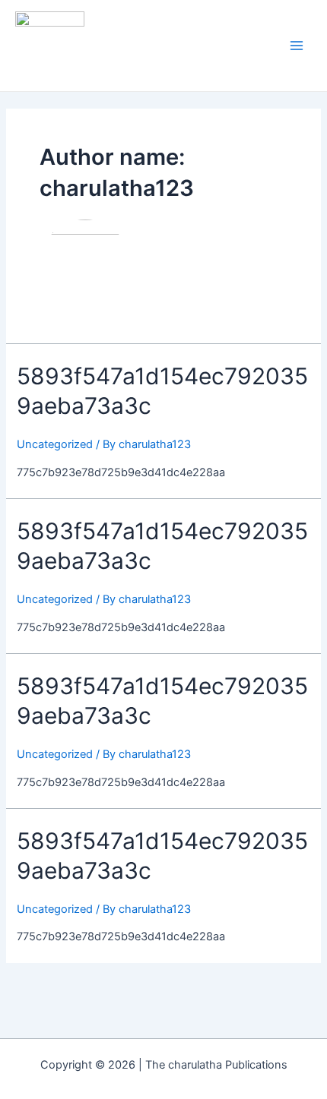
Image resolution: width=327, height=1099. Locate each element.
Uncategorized (55, 444)
